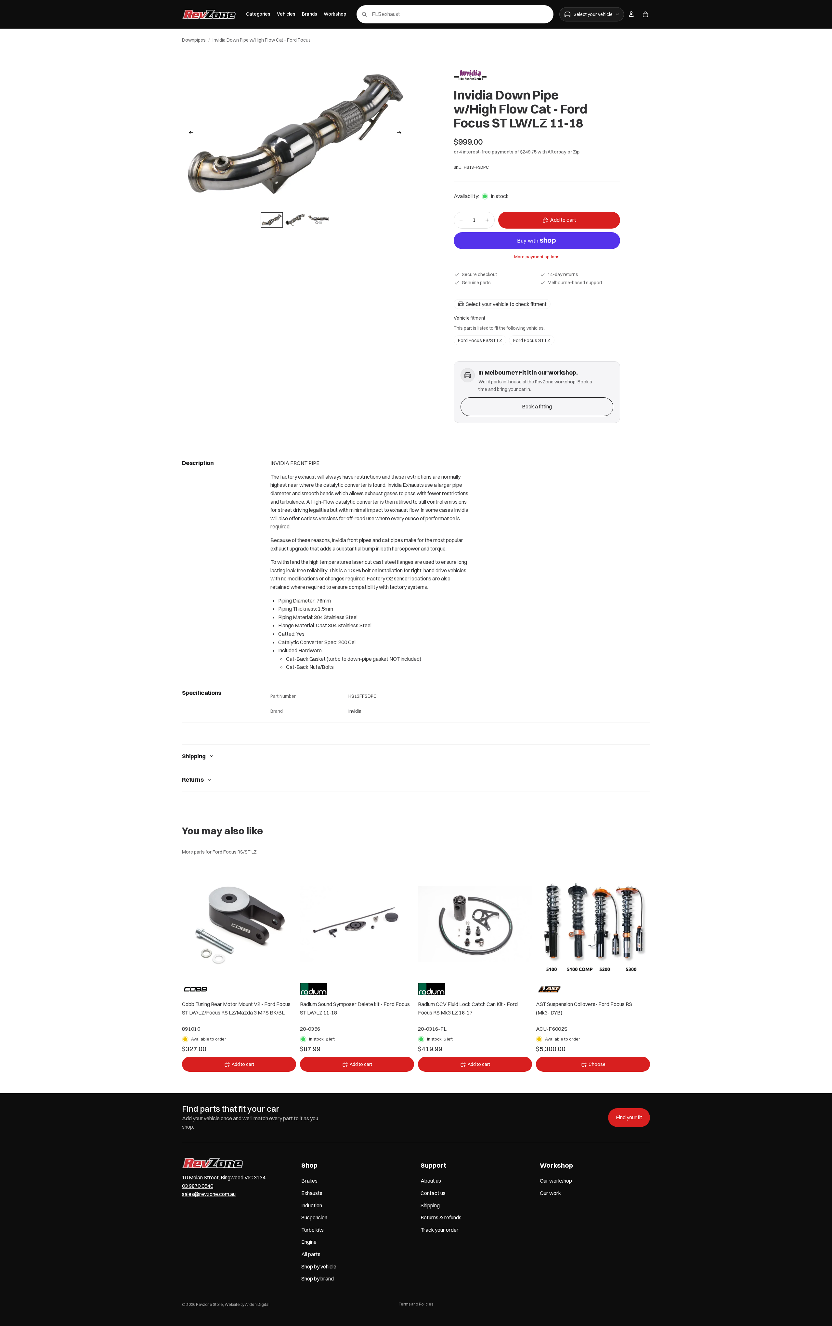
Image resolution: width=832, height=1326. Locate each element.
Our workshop (556, 1180)
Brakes (309, 1180)
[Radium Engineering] (313, 989)
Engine (309, 1242)
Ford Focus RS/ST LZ (480, 340)
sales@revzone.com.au (209, 1194)
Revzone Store (209, 1304)
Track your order (440, 1230)
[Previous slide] (189, 134)
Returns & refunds (441, 1217)
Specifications (201, 692)
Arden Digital (257, 1304)
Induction (311, 1205)
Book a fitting (537, 406)
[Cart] (645, 14)
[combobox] (446, 14)
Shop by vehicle (318, 1266)
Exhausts (311, 1193)
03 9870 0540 (197, 1186)
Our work (550, 1193)
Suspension (314, 1217)
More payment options (537, 256)
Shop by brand (317, 1278)
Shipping (194, 756)
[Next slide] (401, 134)
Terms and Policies (416, 1304)
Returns (192, 779)
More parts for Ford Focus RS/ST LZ (219, 852)
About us (431, 1180)
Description (198, 463)
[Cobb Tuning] (195, 989)
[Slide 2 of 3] (295, 220)
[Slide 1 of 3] (271, 220)
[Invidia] (470, 75)
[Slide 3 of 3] (318, 220)
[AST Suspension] (549, 989)
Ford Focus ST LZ (531, 340)
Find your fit (629, 1117)
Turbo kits (312, 1230)
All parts (310, 1254)
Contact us (433, 1193)
